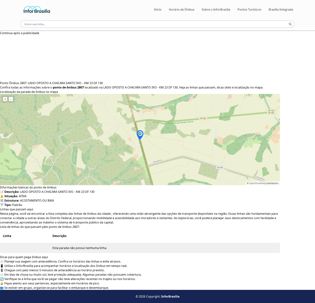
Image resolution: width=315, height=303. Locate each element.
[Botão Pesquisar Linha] (290, 24)
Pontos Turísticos (249, 9)
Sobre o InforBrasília (216, 9)
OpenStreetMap (257, 183)
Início (158, 9)
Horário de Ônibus (182, 9)
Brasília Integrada (281, 9)
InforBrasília (170, 296)
